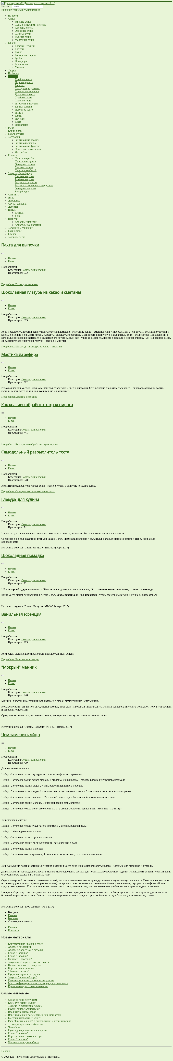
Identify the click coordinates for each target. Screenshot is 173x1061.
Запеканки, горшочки (20, 227)
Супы (11, 18)
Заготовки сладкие (25, 143)
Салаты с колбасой (25, 170)
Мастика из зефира (19, 354)
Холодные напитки (26, 221)
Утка (17, 215)
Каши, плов (15, 130)
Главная (12, 927)
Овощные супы (24, 30)
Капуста (19, 49)
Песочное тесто (24, 109)
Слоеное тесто (23, 100)
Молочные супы (24, 39)
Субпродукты (16, 133)
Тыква (18, 52)
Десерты (13, 206)
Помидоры (21, 61)
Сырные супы (23, 33)
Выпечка (13, 76)
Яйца (11, 197)
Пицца (19, 112)
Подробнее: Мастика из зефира (19, 396)
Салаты (12, 155)
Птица (12, 209)
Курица (19, 212)
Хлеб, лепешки (23, 79)
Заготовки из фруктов (27, 146)
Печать (12, 258)
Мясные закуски (24, 176)
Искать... (6, 6)
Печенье (19, 118)
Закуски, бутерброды (20, 173)
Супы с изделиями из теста (30, 24)
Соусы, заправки (17, 203)
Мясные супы (23, 21)
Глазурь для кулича (20, 499)
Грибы (18, 58)
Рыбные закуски (24, 179)
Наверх (5, 1051)
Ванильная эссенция (21, 614)
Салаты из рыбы (24, 158)
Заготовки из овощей (27, 140)
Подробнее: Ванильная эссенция (20, 659)
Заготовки (14, 136)
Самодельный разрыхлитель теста (35, 452)
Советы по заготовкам (28, 149)
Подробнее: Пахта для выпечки (19, 284)
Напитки (13, 218)
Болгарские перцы (25, 55)
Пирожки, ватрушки (27, 103)
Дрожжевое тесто (25, 94)
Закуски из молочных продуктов (34, 185)
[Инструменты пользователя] (2, 253)
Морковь (20, 67)
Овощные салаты (25, 164)
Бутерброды (22, 191)
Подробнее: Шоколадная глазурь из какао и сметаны (31, 346)
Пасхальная (21, 124)
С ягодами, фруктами (27, 88)
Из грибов (21, 152)
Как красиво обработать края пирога (37, 404)
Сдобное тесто (23, 97)
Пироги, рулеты (24, 82)
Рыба (11, 127)
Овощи (12, 42)
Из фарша (13, 73)
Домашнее (14, 200)
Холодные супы (24, 27)
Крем (18, 121)
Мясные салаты (24, 167)
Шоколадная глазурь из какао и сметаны (41, 292)
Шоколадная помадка (22, 555)
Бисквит (19, 85)
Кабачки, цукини (25, 45)
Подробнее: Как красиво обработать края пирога (29, 444)
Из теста (13, 15)
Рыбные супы (23, 36)
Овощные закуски (25, 188)
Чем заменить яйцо (20, 734)
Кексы (18, 115)
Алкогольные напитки (28, 224)
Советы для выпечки (27, 91)
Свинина (13, 194)
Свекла (12, 234)
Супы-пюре (15, 230)
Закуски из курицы (26, 182)
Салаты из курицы (25, 161)
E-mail (11, 261)
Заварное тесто (16, 237)
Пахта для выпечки (20, 245)
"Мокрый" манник (18, 667)
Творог (12, 70)
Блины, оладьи (23, 106)
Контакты (13, 930)
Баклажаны (21, 64)
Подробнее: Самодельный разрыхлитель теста (28, 491)
